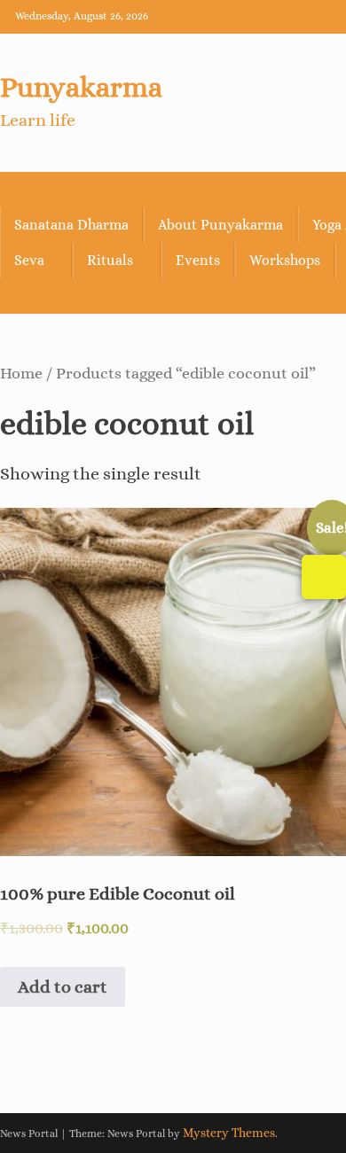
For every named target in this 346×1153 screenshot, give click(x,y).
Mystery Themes (229, 1133)
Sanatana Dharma (71, 224)
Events (198, 260)
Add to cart (62, 987)
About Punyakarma (220, 224)
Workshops (284, 260)
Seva (29, 260)
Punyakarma (81, 87)
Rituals (110, 260)
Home (21, 372)
